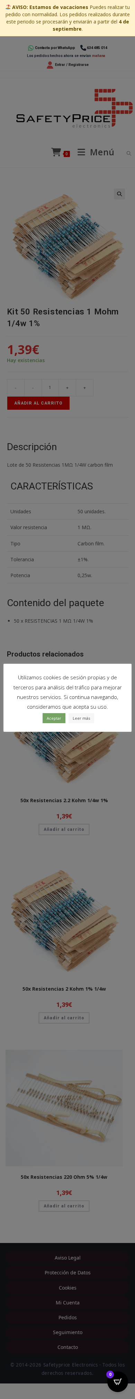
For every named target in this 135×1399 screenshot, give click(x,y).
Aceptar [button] (54, 718)
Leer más (81, 718)
